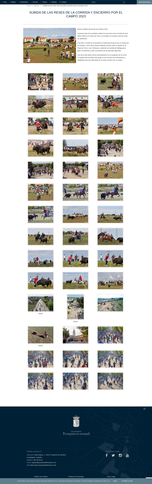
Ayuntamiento (24, 2)
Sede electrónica (144, 2)
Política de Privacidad (76, 476)
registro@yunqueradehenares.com (43, 462)
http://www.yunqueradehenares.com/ (41, 465)
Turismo (44, 2)
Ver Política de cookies (127, 481)
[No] (150, 481)
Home (29, 6)
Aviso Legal (111, 476)
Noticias (13, 2)
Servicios (35, 2)
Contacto (63, 2)
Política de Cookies (41, 476)
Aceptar (115, 481)
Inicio (5, 2)
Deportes (54, 2)
